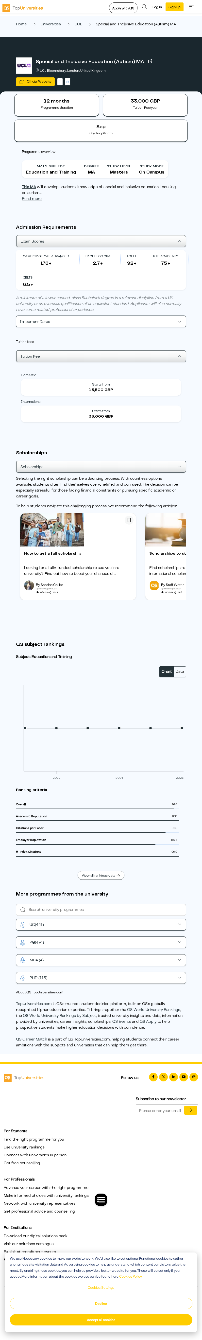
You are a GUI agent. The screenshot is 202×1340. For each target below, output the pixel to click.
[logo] (22, 6)
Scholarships (31, 466)
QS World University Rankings (153, 1009)
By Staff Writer (172, 584)
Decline (101, 1303)
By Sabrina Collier (49, 584)
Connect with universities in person (35, 1155)
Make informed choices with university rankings (46, 1195)
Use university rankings (24, 1147)
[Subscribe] (190, 1110)
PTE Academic (165, 256)
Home (21, 24)
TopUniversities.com (34, 1003)
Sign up (174, 7)
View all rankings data (98, 875)
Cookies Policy (130, 1276)
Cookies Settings (101, 1287)
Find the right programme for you (34, 1139)
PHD (38, 977)
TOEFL (132, 256)
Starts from (101, 384)
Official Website (38, 81)
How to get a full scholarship (52, 553)
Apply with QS (123, 8)
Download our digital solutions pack (35, 1236)
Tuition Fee (30, 356)
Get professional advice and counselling (39, 1211)
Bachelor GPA (98, 256)
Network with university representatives (39, 1203)
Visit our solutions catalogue (29, 1243)
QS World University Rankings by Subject (59, 1015)
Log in (157, 7)
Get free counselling (22, 1163)
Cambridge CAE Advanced (46, 256)
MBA (37, 960)
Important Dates (35, 321)
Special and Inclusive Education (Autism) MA (90, 61)
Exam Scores (32, 241)
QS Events (121, 1021)
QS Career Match (31, 1039)
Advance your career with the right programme (46, 1187)
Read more (32, 198)
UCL (78, 24)
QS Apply (148, 1021)
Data (180, 671)
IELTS (28, 277)
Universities (51, 24)
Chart (167, 671)
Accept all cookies (101, 1320)
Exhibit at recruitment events (30, 1251)
